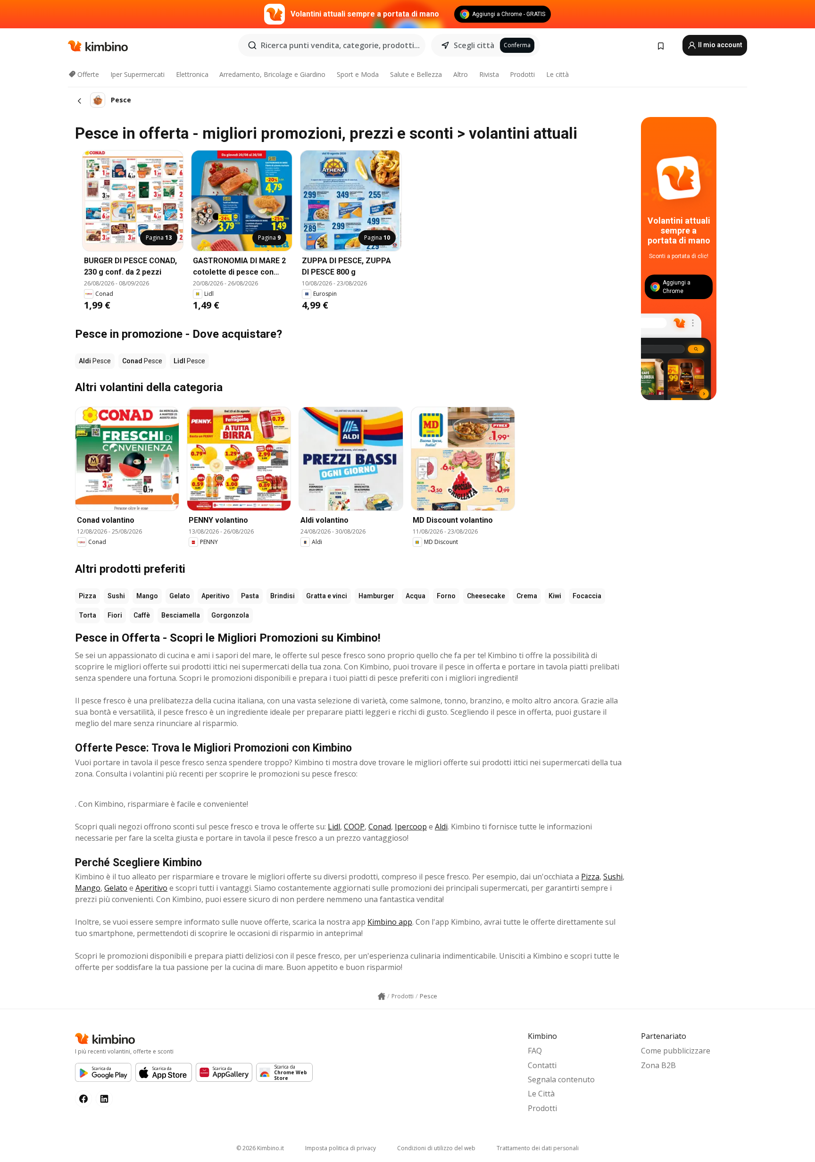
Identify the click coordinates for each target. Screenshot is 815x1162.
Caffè (141, 615)
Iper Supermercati (137, 74)
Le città (557, 74)
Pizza (87, 596)
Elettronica (192, 74)
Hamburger (376, 596)
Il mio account (719, 45)
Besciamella (180, 615)
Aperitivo (215, 596)
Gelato (179, 596)
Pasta (250, 596)
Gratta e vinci (326, 596)
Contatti (542, 1065)
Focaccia (587, 596)
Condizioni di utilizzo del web (436, 1148)
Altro (460, 74)
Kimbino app (389, 922)
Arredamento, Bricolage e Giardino (272, 74)
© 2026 (260, 1148)
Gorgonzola (230, 615)
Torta (87, 615)
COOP (354, 826)
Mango (147, 596)
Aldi (441, 826)
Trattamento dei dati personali (538, 1148)
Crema (526, 596)
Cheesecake (486, 596)
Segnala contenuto (561, 1079)
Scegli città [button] (474, 45)
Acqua (415, 596)
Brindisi (282, 596)
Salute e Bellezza (416, 74)
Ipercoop (411, 826)
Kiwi (555, 596)
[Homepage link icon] (381, 996)
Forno (446, 596)
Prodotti (522, 74)
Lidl (334, 826)
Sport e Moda (358, 74)
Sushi (116, 596)
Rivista (489, 74)
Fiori (115, 615)
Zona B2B (658, 1065)
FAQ (535, 1050)
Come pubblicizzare (675, 1050)
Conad (379, 826)
